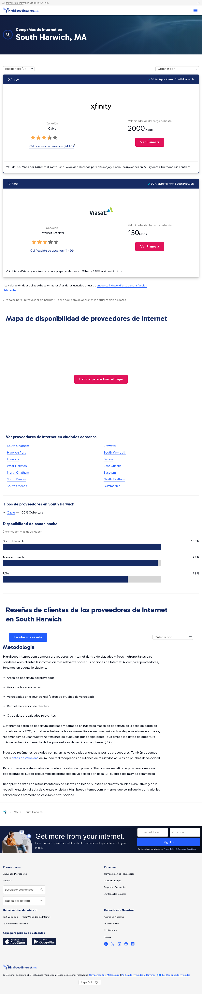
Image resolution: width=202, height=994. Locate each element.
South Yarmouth (115, 452)
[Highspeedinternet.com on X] (113, 945)
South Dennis (16, 479)
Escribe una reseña (28, 637)
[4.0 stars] (49, 137)
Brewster (110, 446)
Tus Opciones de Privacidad (176, 975)
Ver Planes (145, 142)
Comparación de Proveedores (119, 874)
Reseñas (7, 880)
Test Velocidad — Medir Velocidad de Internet (26, 917)
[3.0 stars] (44, 137)
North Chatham (18, 472)
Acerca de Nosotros (114, 917)
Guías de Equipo (112, 880)
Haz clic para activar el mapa (101, 379)
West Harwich (17, 466)
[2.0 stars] (38, 137)
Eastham (110, 472)
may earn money (14, 2)
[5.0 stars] (55, 137)
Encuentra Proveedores (15, 874)
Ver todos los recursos (115, 894)
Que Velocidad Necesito (15, 923)
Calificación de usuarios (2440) (51, 146)
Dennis (108, 459)
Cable (11, 512)
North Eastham (114, 479)
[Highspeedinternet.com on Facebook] (106, 945)
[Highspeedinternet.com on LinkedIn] (133, 945)
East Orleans (113, 466)
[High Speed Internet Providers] (20, 10)
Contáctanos (110, 930)
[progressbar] (82, 547)
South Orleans (17, 486)
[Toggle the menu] (195, 10)
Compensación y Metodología (104, 975)
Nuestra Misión (111, 923)
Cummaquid (112, 486)
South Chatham (18, 446)
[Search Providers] (41, 890)
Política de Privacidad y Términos (138, 975)
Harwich (13, 459)
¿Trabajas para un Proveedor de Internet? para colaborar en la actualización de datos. (65, 300)
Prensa (107, 937)
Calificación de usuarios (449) (51, 250)
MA (16, 812)
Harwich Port (16, 452)
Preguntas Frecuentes (115, 887)
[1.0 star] (33, 137)
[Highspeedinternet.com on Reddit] (126, 945)
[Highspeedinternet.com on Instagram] (119, 945)
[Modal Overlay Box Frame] (101, 839)
